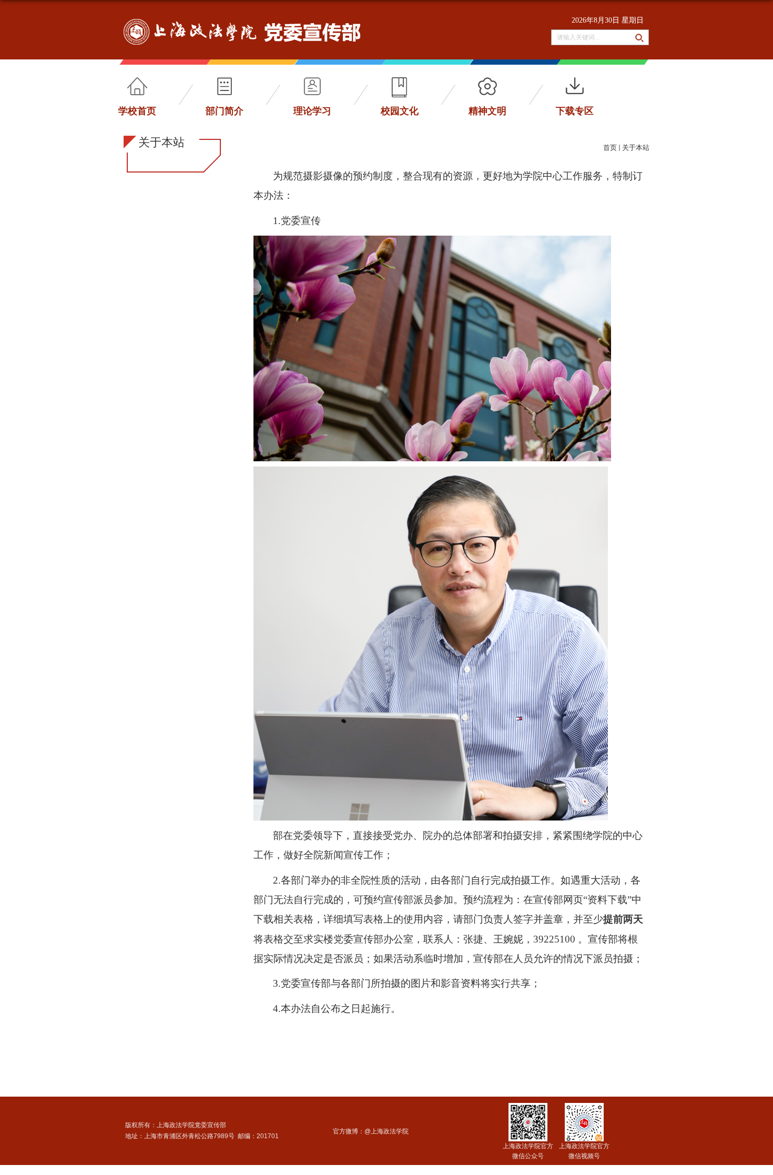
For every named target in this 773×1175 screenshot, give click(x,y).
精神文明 (487, 111)
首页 (610, 147)
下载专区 (575, 111)
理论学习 (312, 111)
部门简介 (224, 111)
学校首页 (137, 111)
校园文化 (400, 111)
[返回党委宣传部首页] (242, 22)
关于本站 (635, 147)
